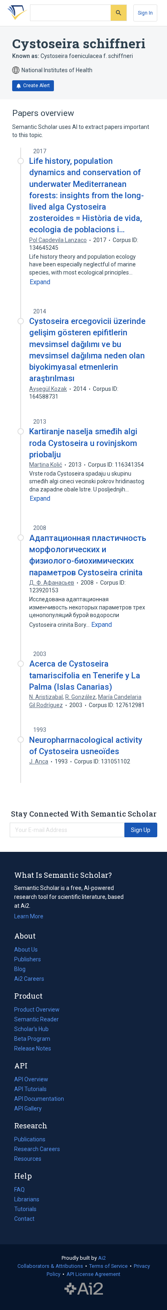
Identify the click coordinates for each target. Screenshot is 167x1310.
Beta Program (32, 1039)
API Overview (31, 1079)
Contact (24, 1219)
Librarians (26, 1199)
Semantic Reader (36, 1019)
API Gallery (28, 1108)
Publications (29, 1140)
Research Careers (37, 1150)
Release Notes (32, 1048)
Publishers (27, 959)
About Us (26, 949)
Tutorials (25, 1209)
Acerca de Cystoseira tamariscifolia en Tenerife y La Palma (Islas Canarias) (84, 675)
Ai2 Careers (29, 980)
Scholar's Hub (31, 1029)
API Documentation (39, 1100)
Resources (27, 1160)
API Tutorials (30, 1089)
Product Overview (37, 1009)
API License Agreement (93, 1274)
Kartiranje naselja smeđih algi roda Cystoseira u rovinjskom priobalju (83, 443)
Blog (23, 970)
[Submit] (118, 13)
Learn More (28, 916)
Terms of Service (108, 1266)
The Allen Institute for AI (83, 1288)
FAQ (19, 1189)
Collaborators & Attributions (50, 1266)
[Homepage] (16, 13)
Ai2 (102, 1258)
